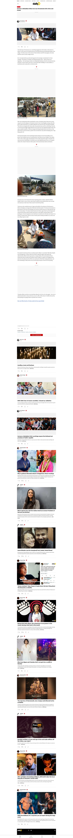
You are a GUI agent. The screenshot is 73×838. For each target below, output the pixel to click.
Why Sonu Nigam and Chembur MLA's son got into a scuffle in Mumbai (35, 663)
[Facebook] (28, 830)
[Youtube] (31, 830)
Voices (19, 6)
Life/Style (21, 598)
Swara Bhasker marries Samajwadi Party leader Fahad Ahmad (35, 550)
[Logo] (20, 830)
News (20, 448)
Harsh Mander (22, 20)
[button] (26, 20)
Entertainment (22, 525)
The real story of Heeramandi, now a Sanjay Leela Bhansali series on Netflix (36, 701)
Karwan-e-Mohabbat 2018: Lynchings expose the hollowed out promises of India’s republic (35, 437)
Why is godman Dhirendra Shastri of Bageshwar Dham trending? (36, 473)
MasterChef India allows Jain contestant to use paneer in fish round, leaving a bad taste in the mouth (35, 624)
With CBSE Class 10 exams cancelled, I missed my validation (34, 400)
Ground (21, 790)
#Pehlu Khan (23, 332)
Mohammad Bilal (23, 447)
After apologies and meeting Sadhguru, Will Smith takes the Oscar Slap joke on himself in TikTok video (36, 777)
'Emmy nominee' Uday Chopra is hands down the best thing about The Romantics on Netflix (36, 587)
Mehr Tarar (22, 339)
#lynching (27, 332)
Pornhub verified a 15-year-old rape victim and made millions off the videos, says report (36, 740)
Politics (21, 411)
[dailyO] (36, 3)
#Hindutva (19, 332)
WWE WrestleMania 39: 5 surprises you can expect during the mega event (36, 816)
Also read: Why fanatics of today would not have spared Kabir (31, 301)
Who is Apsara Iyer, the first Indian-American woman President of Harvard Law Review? (36, 511)
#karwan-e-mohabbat (32, 332)
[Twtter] (26, 830)
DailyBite (21, 484)
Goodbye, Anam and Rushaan (26, 365)
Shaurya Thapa (22, 560)
